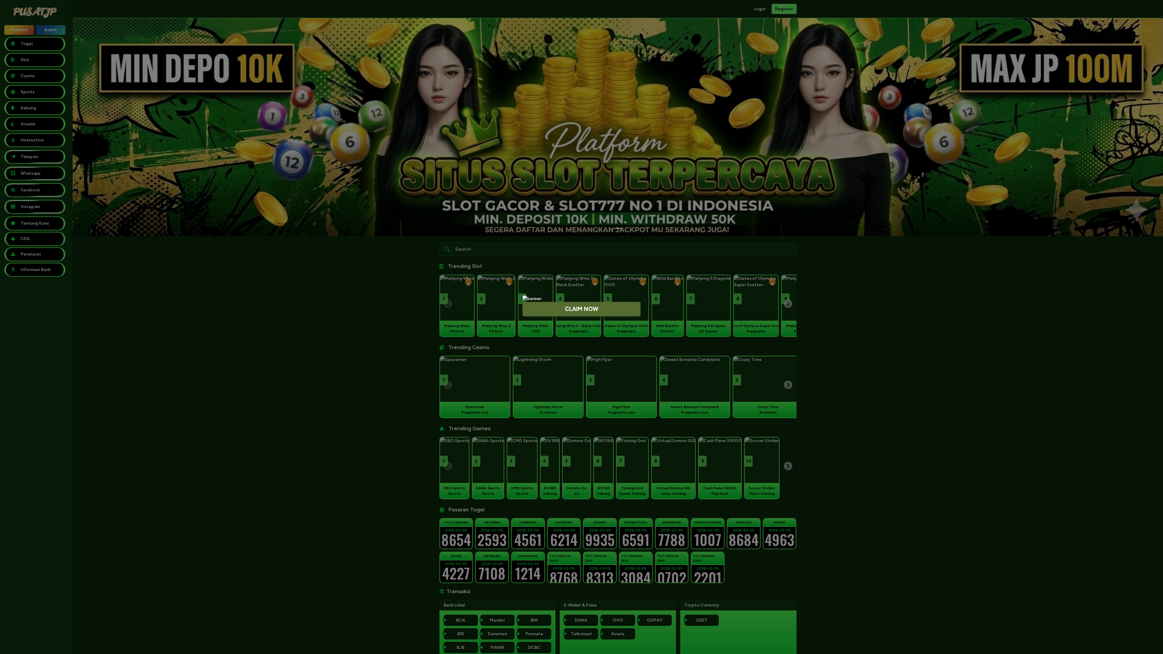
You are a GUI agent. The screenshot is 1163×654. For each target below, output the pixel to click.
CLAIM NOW (581, 309)
